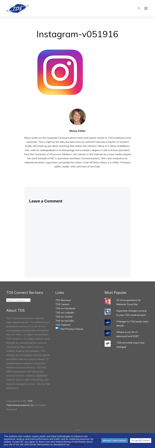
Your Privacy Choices (71, 328)
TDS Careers (62, 304)
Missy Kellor (77, 130)
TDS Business (63, 300)
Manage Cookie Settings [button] (114, 440)
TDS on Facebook (65, 308)
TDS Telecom (63, 324)
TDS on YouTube (64, 320)
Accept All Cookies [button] (140, 440)
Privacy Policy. (77, 444)
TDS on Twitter (64, 316)
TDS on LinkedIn (64, 312)
